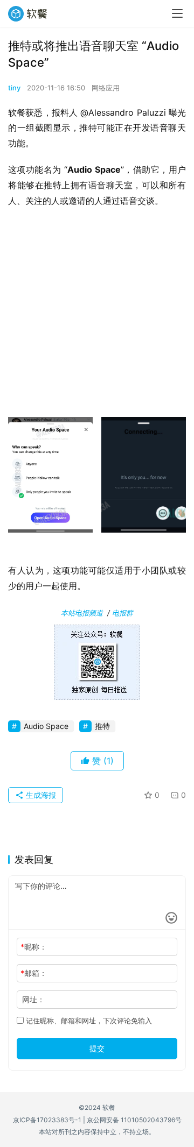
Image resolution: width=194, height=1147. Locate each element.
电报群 (122, 612)
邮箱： (33, 973)
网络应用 (106, 87)
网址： (33, 999)
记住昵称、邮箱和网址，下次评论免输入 (88, 1020)
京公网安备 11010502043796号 (134, 1120)
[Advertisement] (97, 316)
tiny (14, 87)
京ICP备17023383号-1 (47, 1120)
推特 (102, 726)
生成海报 (40, 794)
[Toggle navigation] (177, 13)
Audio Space (46, 726)
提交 (97, 1048)
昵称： (33, 946)
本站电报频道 (82, 612)
